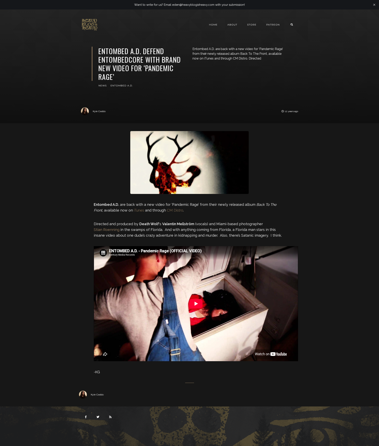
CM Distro (175, 210)
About (232, 24)
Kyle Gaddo (99, 111)
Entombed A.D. (122, 85)
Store (251, 24)
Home (213, 24)
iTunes (139, 210)
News (103, 85)
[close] (374, 5)
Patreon (273, 24)
